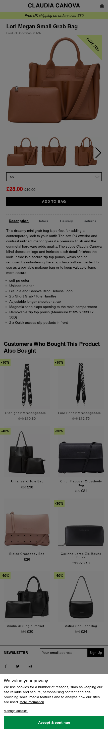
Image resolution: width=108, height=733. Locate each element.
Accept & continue (54, 722)
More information (32, 702)
